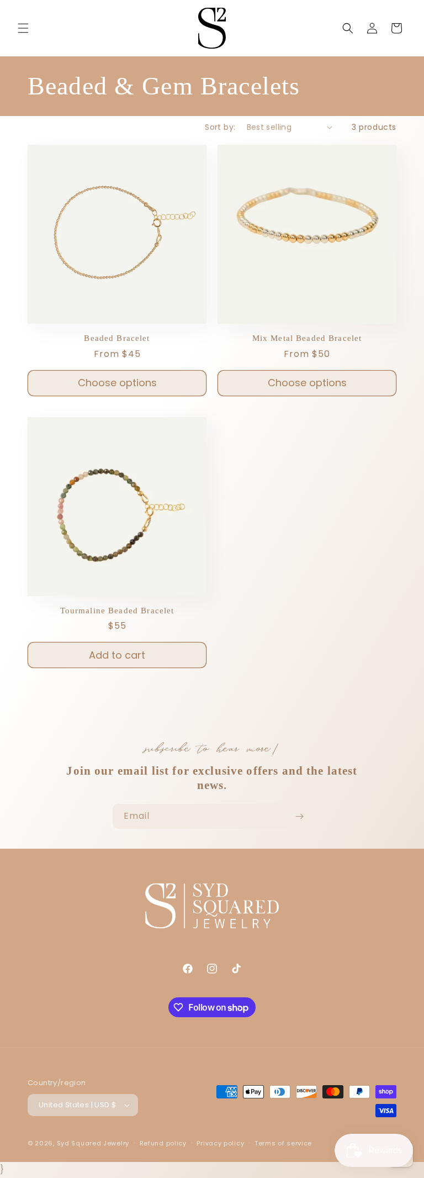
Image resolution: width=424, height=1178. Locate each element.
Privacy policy (220, 1143)
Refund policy (163, 1143)
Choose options (117, 383)
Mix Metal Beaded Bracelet (307, 338)
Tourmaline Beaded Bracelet (117, 610)
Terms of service (283, 1143)
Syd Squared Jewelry (93, 1143)
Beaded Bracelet (117, 338)
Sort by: (220, 127)
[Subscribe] (299, 816)
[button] (23, 28)
